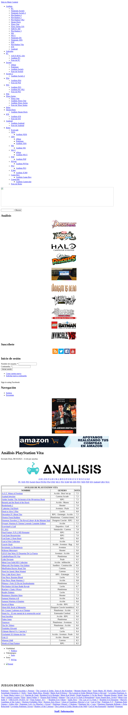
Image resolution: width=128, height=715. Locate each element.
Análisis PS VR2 (17, 89)
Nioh (23, 697)
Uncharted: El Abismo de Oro (14, 634)
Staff (57, 711)
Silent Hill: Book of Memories (14, 607)
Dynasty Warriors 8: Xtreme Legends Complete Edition (24, 523)
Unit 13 (5, 637)
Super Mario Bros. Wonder (38, 693)
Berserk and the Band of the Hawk (15, 502)
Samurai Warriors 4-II (10, 598)
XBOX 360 (15, 29)
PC (12, 8)
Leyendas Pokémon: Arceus (22, 706)
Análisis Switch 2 (18, 76)
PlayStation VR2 (17, 20)
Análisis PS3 (21, 168)
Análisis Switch (17, 69)
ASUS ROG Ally (18, 56)
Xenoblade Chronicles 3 (10, 693)
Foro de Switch (17, 71)
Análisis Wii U (22, 155)
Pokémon (14, 67)
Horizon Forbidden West (32, 702)
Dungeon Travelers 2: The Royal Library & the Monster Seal (26, 520)
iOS (12, 47)
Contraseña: (6, 366)
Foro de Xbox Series (19, 105)
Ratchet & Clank (31, 695)
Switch (9, 62)
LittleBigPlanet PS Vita (11, 556)
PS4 (7, 78)
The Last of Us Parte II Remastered (80, 697)
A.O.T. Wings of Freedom (12, 493)
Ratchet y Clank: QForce (12, 589)
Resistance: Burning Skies (12, 595)
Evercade (14, 130)
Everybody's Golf (9, 526)
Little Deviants (8, 559)
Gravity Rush (7, 544)
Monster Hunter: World (113, 695)
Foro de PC (15, 60)
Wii (12, 33)
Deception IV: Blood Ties (12, 514)
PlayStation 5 (16, 17)
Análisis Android (17, 123)
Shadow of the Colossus (43, 706)
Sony (13, 655)
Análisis (9, 6)
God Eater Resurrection (11, 535)
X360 (13, 170)
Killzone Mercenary (10, 550)
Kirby (24, 693)
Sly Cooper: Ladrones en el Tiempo (16, 610)
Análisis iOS (16, 116)
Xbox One (15, 24)
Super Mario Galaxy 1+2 (14, 695)
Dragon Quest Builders (11, 517)
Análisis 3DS (21, 143)
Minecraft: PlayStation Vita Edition (16, 565)
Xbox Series (11, 96)
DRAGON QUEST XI (18, 700)
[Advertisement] (64, 668)
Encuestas (10, 395)
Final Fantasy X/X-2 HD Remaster (16, 532)
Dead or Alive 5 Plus (10, 511)
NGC (107, 482)
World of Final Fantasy (11, 643)
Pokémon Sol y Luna (87, 704)
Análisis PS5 (16, 87)
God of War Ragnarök (97, 706)
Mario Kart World (68, 695)
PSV (79, 482)
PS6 (7, 94)
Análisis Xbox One (18, 101)
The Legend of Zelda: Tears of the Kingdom (54, 691)
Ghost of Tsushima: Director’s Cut (75, 702)
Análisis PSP (21, 159)
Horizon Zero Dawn (52, 702)
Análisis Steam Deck (19, 112)
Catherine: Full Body (10, 508)
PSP (12, 42)
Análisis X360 (21, 173)
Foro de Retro (16, 184)
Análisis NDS (21, 134)
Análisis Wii (21, 148)
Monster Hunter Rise (82, 691)
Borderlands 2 (7, 505)
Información (67, 711)
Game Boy (15, 175)
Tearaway (6, 622)
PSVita (13, 161)
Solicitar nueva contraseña (16, 376)
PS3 (12, 166)
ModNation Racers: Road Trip (14, 568)
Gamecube (15, 179)
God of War (95, 702)
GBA (102, 482)
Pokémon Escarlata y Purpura (22, 691)
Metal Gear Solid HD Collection (15, 562)
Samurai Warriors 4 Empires (13, 601)
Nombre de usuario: (9, 364)
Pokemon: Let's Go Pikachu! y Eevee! (35, 704)
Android (14, 49)
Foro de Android (17, 125)
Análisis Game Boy (24, 177)
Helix (8, 107)
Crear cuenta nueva (13, 373)
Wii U (13, 35)
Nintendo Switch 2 (18, 13)
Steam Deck (16, 22)
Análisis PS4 (16, 80)
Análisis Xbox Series (19, 103)
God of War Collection (11, 541)
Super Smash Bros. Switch (106, 697)
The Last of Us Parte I (88, 700)
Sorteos (9, 393)
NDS (13, 132)
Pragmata (119, 706)
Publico (14, 651)
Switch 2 (9, 74)
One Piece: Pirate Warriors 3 (13, 580)
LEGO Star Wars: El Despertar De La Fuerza (20, 553)
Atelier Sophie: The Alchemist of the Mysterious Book (23, 499)
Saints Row (72, 700)
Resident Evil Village (57, 700)
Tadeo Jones (7, 619)
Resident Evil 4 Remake (49, 695)
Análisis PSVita (22, 164)
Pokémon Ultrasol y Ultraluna (65, 704)
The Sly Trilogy (8, 625)
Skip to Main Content (9, 2)
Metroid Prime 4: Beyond (96, 693)
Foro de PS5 (16, 92)
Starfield (110, 706)
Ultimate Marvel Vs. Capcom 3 (14, 631)
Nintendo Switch (17, 11)
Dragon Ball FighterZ (49, 697)
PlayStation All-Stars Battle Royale (16, 586)
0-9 (88, 479)
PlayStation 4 (16, 15)
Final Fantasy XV (37, 700)
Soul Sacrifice (7, 616)
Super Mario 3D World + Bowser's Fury (109, 691)
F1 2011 (5, 529)
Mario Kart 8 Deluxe (58, 693)
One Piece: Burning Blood (12, 577)
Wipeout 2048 (7, 640)
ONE (53, 482)
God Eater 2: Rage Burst (11, 538)
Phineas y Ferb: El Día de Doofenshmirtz (18, 583)
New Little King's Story (11, 574)
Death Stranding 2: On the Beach (89, 695)
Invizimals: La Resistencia (12, 547)
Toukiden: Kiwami (9, 628)
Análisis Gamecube (23, 182)
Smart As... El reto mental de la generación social (21, 613)
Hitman (62, 697)
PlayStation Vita (17, 44)
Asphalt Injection (8, 496)
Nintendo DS (16, 38)
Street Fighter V (32, 697)
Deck (38, 482)
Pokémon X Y (108, 702)
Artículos (9, 51)
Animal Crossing (13, 697)
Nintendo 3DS (16, 40)
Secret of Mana (8, 604)
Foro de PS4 (16, 83)
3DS (13, 137)
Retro (8, 128)
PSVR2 (43, 482)
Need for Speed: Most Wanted (14, 571)
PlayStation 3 (16, 31)
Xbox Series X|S (17, 26)
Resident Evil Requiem (109, 700)
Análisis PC (15, 58)
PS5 (7, 85)
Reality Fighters (8, 592)
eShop (13, 65)
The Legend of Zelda (77, 693)
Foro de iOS (16, 119)
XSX (23, 482)
